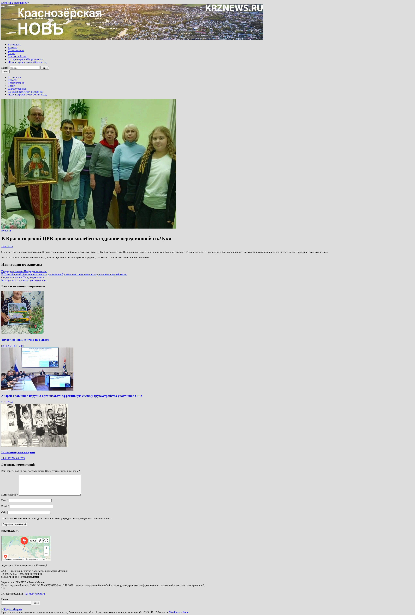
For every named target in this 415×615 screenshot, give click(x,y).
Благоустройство (17, 56)
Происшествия (16, 50)
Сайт (4, 512)
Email (5, 506)
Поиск (5, 599)
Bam (185, 612)
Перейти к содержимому (15, 2)
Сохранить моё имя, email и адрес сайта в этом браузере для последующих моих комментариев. (58, 518)
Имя (4, 500)
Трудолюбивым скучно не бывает (25, 339)
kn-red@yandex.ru (35, 593)
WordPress (174, 612)
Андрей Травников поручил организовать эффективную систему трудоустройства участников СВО (71, 396)
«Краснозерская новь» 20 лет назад (27, 62)
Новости (12, 47)
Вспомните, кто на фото (18, 452)
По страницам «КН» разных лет (25, 59)
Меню (5, 71)
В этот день (14, 44)
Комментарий (9, 494)
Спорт (11, 53)
